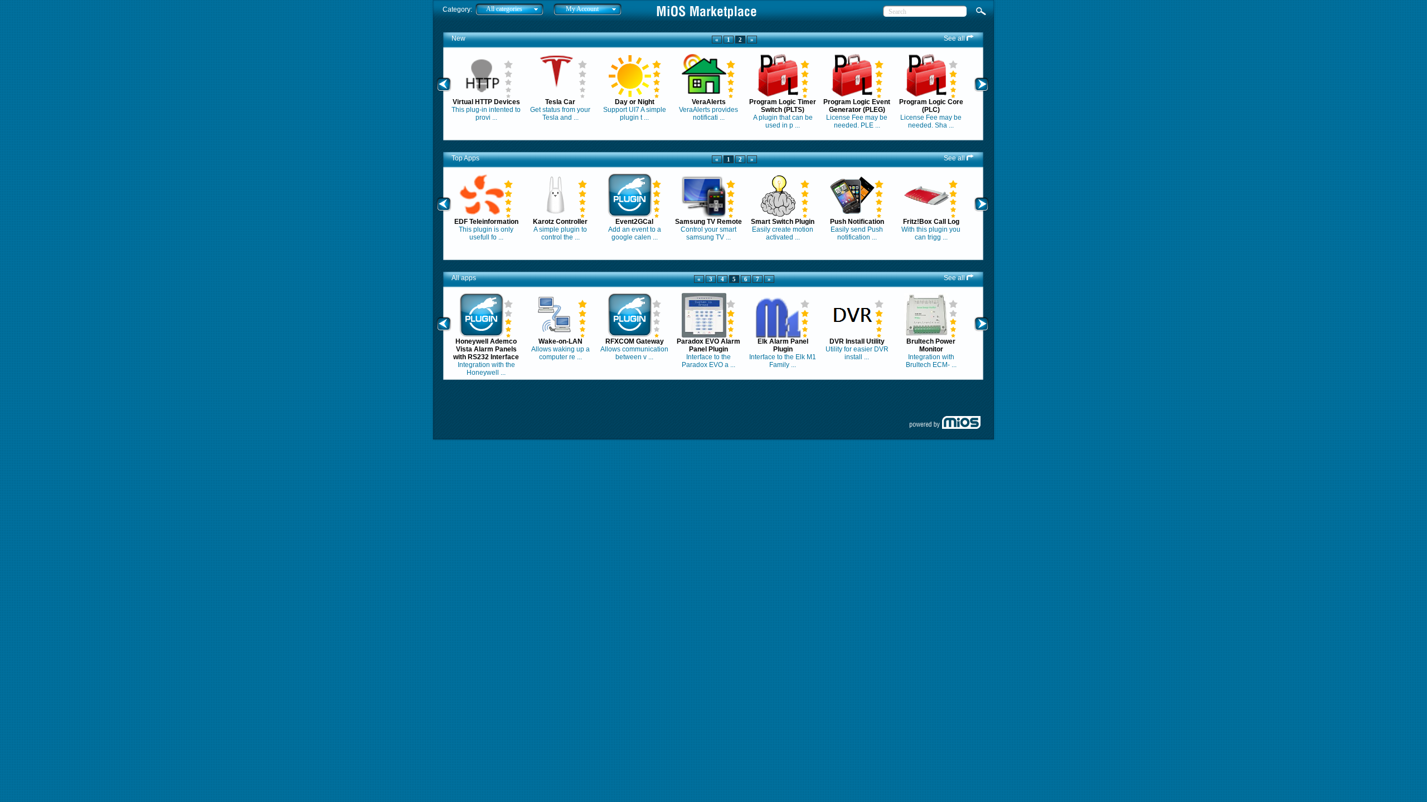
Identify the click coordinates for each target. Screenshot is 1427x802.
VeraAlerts (709, 102)
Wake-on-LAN (560, 341)
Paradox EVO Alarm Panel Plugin (708, 345)
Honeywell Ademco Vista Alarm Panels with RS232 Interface (486, 349)
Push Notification (857, 222)
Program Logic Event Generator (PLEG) (856, 106)
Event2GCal (634, 222)
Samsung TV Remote (708, 222)
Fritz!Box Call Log (931, 222)
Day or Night (634, 102)
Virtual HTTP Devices (486, 102)
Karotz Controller (560, 222)
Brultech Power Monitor (930, 345)
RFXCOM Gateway (634, 341)
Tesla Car (560, 102)
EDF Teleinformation (486, 222)
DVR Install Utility (857, 341)
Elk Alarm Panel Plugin (783, 345)
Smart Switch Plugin (782, 222)
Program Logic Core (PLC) (931, 106)
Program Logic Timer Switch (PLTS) (782, 106)
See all (955, 38)
